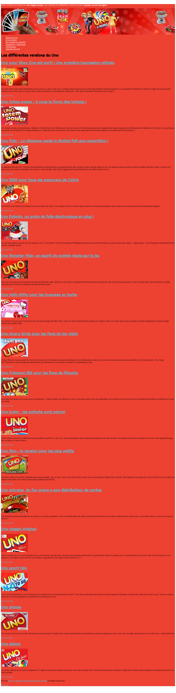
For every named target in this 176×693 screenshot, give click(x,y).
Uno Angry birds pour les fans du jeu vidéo (39, 333)
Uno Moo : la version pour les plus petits (37, 450)
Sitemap (4, 685)
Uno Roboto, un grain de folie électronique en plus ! (47, 216)
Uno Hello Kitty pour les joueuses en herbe (39, 294)
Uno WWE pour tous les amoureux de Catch (40, 179)
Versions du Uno (13, 49)
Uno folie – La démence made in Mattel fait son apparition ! (54, 140)
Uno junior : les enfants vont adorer (33, 411)
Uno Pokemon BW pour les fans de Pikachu (39, 372)
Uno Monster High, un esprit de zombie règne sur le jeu (50, 255)
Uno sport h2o (14, 567)
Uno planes (11, 607)
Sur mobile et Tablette (15, 42)
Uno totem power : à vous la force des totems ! (43, 101)
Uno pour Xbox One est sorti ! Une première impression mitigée (57, 62)
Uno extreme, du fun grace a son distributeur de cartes (51, 489)
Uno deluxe (11, 643)
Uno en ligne (11, 40)
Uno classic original (18, 528)
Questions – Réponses (16, 44)
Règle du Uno (12, 38)
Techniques (11, 47)
